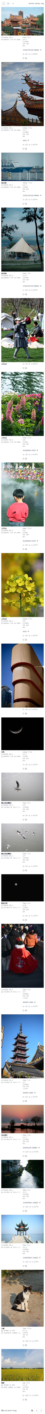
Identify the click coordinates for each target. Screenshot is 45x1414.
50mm (24, 273)
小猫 (2, 1328)
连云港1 (4, 273)
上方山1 (4, 438)
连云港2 (4, 183)
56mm (24, 37)
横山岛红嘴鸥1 (6, 854)
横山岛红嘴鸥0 (6, 803)
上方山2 (4, 528)
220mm (25, 752)
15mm (24, 1328)
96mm (24, 438)
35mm (24, 803)
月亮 (2, 752)
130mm (25, 128)
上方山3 (4, 619)
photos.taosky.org (36, 3)
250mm (25, 183)
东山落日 (4, 1135)
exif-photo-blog (9, 1410)
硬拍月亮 (4, 903)
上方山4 (4, 364)
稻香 (2, 1383)
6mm (24, 1383)
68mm (24, 528)
